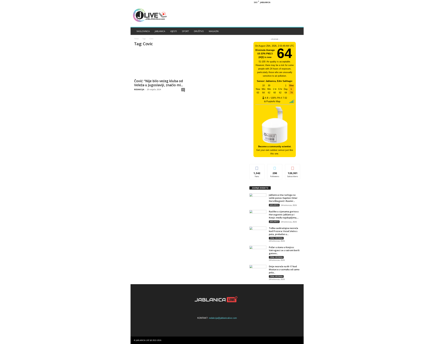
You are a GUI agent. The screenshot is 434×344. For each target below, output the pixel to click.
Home (136, 38)
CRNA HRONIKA (276, 238)
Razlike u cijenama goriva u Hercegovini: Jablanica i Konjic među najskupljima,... (284, 214)
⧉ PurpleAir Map (272, 101)
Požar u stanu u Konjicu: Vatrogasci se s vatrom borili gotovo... (284, 250)
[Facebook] (283, 2)
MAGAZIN (214, 31)
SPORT (185, 31)
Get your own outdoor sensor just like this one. (274, 150)
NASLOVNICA (143, 31)
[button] (298, 31)
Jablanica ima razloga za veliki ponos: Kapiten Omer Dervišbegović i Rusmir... (283, 198)
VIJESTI (173, 31)
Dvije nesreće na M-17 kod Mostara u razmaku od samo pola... (284, 269)
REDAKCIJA (139, 89)
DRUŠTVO (199, 31)
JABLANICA (160, 31)
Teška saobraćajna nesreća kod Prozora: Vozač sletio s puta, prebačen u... (283, 231)
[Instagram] (289, 2)
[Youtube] (299, 2)
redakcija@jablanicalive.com (223, 318)
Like (257, 166)
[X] (294, 2)
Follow (275, 166)
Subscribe (292, 166)
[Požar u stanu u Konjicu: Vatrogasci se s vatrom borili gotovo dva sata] (257, 252)
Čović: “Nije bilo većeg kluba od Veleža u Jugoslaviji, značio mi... (158, 83)
